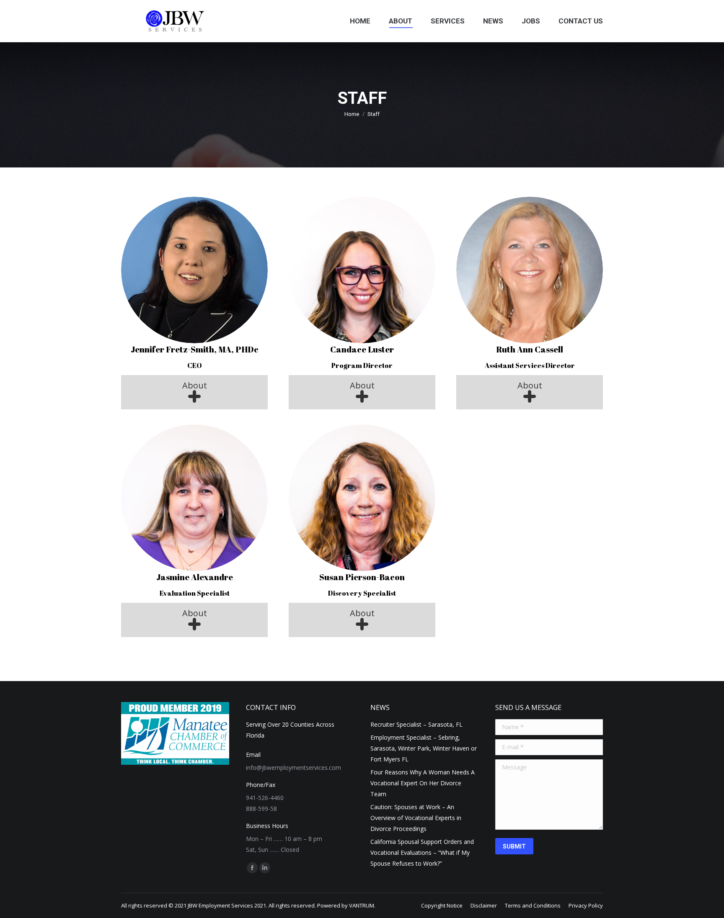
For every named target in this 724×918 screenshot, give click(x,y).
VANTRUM (361, 905)
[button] (194, 392)
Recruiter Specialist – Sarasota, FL (416, 724)
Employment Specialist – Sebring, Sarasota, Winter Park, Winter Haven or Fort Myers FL (423, 748)
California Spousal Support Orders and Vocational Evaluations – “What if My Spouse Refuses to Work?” (422, 852)
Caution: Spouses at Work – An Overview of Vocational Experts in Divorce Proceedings (415, 818)
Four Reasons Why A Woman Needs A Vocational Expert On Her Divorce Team (422, 783)
